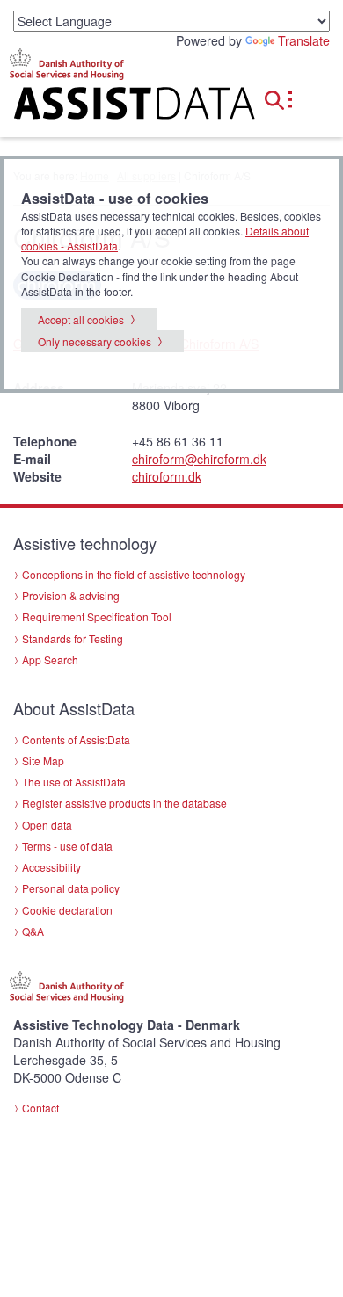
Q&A (33, 931)
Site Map (43, 760)
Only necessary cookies (94, 341)
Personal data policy (71, 887)
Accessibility (51, 866)
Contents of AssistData (76, 739)
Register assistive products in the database (124, 802)
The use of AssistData (74, 781)
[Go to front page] (114, 107)
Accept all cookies (81, 319)
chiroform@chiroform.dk (199, 458)
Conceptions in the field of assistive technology (133, 574)
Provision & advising (71, 595)
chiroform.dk (166, 476)
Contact (40, 1107)
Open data (47, 824)
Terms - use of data (67, 845)
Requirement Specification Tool (97, 616)
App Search (50, 659)
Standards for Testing (72, 638)
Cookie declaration (67, 909)
